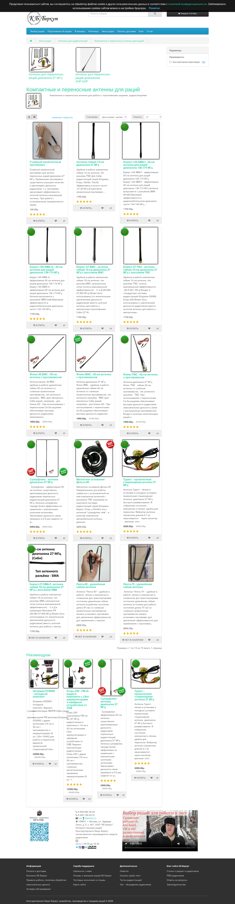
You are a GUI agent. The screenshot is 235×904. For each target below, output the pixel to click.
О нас (150, 31)
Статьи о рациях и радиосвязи (183, 871)
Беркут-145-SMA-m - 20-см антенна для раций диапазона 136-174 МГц (46, 269)
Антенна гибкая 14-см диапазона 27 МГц (90, 163)
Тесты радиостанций (131, 879)
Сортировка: (92, 116)
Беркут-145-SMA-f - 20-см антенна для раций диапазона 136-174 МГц (139, 164)
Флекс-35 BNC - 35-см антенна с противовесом (46, 375)
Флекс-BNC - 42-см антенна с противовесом (93, 375)
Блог (141, 31)
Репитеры (93, 31)
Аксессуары (108, 31)
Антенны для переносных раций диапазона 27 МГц (46, 76)
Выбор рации (37, 31)
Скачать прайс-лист (130, 875)
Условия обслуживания (38, 888)
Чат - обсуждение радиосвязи (135, 884)
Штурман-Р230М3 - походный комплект (44, 693)
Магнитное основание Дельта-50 (90, 480)
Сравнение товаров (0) (62, 117)
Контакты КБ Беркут (36, 875)
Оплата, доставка (126, 31)
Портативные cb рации (60, 31)
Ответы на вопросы (177, 879)
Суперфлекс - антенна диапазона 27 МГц (44, 480)
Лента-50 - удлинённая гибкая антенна (90, 585)
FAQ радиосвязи (175, 875)
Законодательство (176, 884)
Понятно (154, 8)
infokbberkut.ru (87, 818)
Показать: (137, 116)
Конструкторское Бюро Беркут (188, 62)
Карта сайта (79, 884)
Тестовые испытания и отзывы (89, 879)
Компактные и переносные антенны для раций (119, 40)
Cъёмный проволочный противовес (45, 163)
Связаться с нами (82, 871)
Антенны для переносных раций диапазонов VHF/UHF (92, 77)
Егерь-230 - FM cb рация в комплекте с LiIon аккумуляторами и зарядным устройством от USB (78, 699)
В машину (80, 31)
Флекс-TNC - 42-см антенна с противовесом (140, 376)
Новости (124, 871)
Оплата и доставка (36, 871)
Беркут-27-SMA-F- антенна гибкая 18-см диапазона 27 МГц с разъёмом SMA (47, 586)
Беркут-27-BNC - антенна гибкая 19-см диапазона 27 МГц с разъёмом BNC (93, 269)
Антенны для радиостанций (72, 40)
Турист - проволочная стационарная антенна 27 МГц (139, 482)
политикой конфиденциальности (187, 4)
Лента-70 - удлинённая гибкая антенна (137, 585)
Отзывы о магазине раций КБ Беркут (92, 875)
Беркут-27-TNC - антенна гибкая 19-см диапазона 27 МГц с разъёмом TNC (140, 269)
